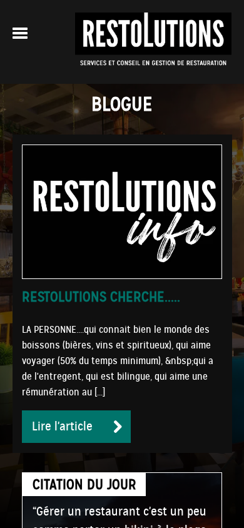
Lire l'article (62, 426)
